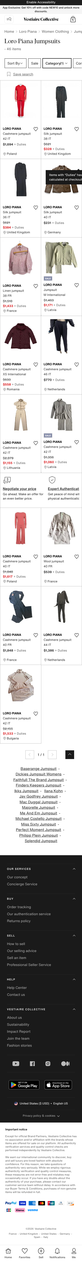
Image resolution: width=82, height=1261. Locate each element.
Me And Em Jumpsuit (38, 813)
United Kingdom (29, 1233)
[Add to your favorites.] (35, 129)
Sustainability (18, 1024)
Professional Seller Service (29, 964)
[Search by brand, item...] (9, 19)
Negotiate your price (19, 488)
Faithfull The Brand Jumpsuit (38, 780)
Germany (65, 1233)
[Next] (52, 754)
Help (11, 979)
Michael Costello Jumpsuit (39, 818)
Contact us (16, 994)
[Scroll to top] (69, 754)
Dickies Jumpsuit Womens (38, 774)
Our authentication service (29, 913)
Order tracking (19, 906)
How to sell (16, 943)
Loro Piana (28, 31)
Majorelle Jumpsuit (38, 807)
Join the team (18, 1038)
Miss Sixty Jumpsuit (38, 824)
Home (9, 31)
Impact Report (18, 1031)
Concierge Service (22, 884)
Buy (10, 899)
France (13, 1233)
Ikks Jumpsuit (26, 791)
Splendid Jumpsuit (41, 841)
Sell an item (16, 957)
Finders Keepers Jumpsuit (38, 785)
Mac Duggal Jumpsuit (39, 802)
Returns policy (19, 920)
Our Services (19, 869)
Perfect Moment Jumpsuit (38, 830)
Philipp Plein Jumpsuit (38, 835)
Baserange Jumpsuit (38, 768)
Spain (37, 1237)
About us (14, 1017)
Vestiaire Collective (26, 1009)
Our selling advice (22, 950)
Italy (45, 1237)
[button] (73, 19)
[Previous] (29, 754)
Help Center (17, 987)
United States (49, 1233)
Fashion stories (19, 1045)
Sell (11, 936)
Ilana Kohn (53, 791)
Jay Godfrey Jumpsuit (38, 796)
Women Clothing (55, 31)
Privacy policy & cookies (39, 1116)
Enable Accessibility (40, 2)
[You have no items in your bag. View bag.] (73, 19)
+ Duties (20, 144)
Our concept (17, 877)
